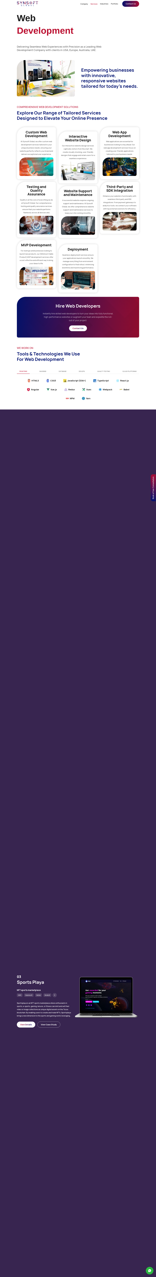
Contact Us (131, 3)
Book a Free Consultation (153, 487)
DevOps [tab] (82, 371)
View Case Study (49, 1024)
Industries (104, 4)
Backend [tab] (43, 371)
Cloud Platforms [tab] (129, 371)
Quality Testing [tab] (103, 371)
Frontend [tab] (23, 371)
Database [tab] (62, 371)
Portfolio (114, 4)
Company (84, 4)
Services (94, 4)
